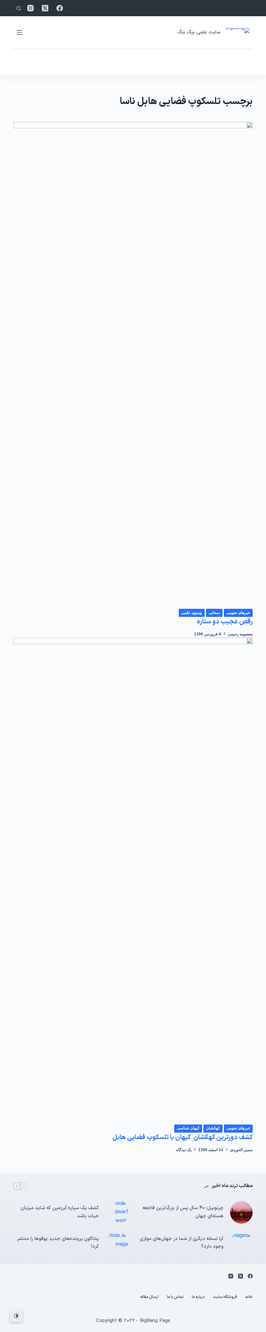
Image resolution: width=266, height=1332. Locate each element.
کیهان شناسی (188, 1128)
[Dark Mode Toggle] (16, 1315)
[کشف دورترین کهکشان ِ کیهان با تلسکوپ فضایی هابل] (133, 881)
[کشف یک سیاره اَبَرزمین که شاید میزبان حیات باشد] (116, 1212)
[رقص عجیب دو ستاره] (133, 365)
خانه (249, 1297)
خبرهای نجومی (238, 612)
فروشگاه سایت (225, 1297)
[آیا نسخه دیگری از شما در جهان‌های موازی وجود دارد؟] (241, 1243)
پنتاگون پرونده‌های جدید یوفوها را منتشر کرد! (58, 1243)
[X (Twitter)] (45, 8)
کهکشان (213, 1128)
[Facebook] (59, 8)
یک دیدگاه (183, 1150)
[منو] (19, 32)
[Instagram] (30, 8)
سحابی (214, 612)
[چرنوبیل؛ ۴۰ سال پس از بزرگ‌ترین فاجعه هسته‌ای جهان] (241, 1212)
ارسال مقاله (149, 1297)
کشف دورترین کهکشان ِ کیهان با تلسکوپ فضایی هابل (183, 1137)
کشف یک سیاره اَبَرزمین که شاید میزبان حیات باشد (60, 1212)
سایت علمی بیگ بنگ (198, 32)
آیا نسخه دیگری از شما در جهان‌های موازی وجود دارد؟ (182, 1243)
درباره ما (198, 1297)
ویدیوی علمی (191, 612)
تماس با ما (175, 1297)
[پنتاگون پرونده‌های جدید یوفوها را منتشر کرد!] (116, 1243)
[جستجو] (19, 8)
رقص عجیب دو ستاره (225, 622)
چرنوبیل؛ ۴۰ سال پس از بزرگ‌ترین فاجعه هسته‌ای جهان (183, 1212)
